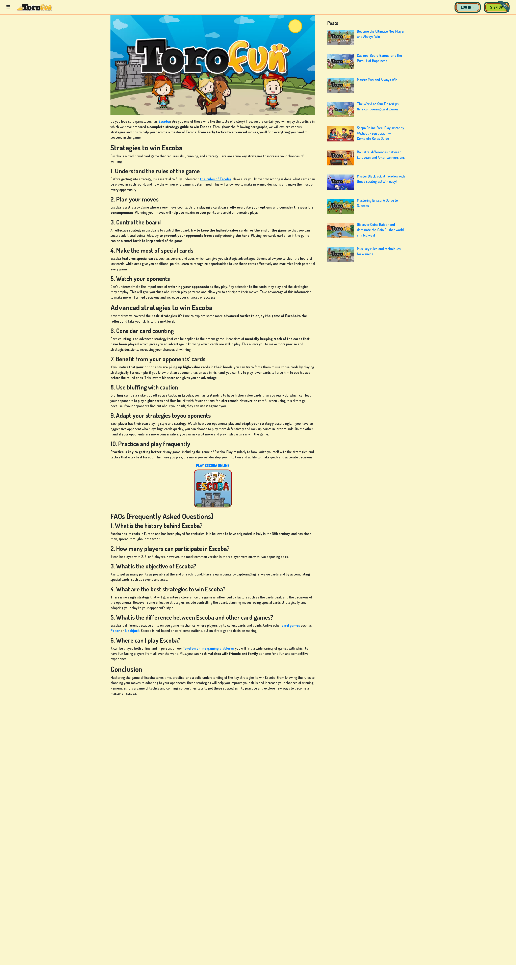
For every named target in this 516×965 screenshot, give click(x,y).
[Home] (35, 7)
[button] (467, 7)
